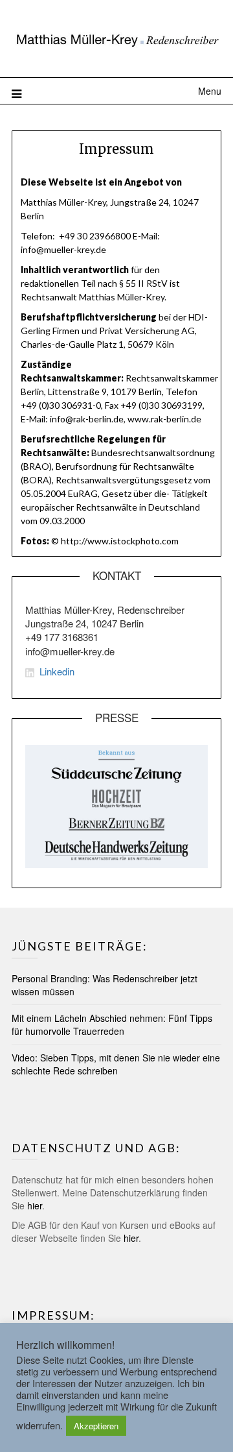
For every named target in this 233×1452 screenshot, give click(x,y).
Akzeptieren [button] (96, 1426)
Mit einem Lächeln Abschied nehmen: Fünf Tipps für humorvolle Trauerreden (112, 1024)
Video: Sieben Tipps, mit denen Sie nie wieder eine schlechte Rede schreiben (116, 1064)
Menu (209, 90)
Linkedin (56, 671)
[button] (116, 37)
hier (34, 1205)
